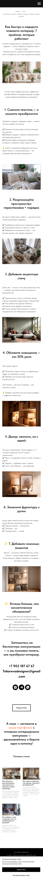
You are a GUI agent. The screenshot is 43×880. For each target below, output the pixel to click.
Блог (24, 11)
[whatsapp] (28, 687)
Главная (17, 11)
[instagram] (15, 687)
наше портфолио (20, 727)
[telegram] (21, 687)
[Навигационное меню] (39, 4)
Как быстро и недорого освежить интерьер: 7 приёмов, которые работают (21, 15)
